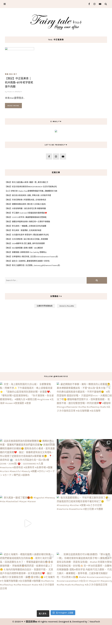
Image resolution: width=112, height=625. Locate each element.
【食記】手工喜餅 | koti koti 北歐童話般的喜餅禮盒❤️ (26, 213)
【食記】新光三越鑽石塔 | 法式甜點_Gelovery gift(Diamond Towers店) (32, 265)
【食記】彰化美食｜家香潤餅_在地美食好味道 (23, 230)
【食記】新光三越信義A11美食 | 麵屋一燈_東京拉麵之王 (26, 182)
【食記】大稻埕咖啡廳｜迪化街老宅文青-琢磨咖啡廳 (25, 209)
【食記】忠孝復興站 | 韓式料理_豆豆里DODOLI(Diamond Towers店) (31, 257)
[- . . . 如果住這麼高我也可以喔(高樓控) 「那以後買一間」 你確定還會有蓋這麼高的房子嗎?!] (84, 580)
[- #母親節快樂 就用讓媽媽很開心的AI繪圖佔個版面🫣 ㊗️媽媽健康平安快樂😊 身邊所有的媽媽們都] (84, 466)
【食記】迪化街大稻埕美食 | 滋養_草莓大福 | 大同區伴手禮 (28, 195)
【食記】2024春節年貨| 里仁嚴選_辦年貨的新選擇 (25, 244)
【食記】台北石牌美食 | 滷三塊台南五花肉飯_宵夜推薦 (26, 239)
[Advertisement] (56, 338)
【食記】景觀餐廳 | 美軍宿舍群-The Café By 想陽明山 (26, 252)
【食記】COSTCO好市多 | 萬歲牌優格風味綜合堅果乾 (26, 217)
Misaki (9, 92)
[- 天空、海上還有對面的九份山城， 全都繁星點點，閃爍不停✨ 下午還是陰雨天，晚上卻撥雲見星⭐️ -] (27, 410)
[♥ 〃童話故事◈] (56, 21)
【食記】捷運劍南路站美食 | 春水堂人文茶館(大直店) (25, 204)
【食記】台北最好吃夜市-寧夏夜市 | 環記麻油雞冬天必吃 (27, 235)
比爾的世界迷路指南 (44, 306)
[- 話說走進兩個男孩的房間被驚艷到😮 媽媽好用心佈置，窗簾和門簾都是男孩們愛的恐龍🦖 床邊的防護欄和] (27, 466)
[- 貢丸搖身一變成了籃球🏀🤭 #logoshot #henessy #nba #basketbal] (27, 523)
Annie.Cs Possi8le (67, 306)
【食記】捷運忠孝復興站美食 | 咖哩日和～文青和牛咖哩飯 (27, 222)
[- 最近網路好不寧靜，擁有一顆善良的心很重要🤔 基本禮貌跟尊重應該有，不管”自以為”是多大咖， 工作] (84, 410)
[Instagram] (94, 4)
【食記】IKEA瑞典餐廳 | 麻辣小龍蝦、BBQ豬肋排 (24, 248)
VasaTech (95, 621)
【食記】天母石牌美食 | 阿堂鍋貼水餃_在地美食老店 (25, 200)
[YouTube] (99, 4)
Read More (13, 105)
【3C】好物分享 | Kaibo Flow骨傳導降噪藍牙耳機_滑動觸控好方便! (31, 191)
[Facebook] (88, 4)
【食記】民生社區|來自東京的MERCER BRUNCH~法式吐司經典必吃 (31, 187)
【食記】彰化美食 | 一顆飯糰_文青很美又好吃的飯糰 (25, 226)
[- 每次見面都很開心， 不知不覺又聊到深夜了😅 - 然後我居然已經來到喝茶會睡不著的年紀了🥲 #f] (84, 523)
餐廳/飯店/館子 (11, 74)
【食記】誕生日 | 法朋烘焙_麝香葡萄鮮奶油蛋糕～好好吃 (27, 261)
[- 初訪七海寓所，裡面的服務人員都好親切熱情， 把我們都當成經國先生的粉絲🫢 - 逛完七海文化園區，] (27, 580)
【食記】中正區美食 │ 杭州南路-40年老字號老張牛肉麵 (19, 82)
